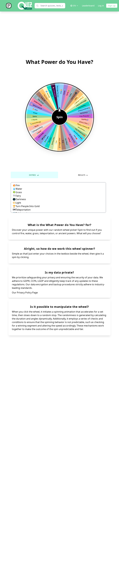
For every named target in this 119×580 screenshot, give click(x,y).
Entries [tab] (34, 175)
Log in (101, 5)
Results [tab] (82, 175)
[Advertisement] (59, 35)
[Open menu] (9, 5)
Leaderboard (88, 5)
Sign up (112, 5)
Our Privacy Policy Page (25, 292)
